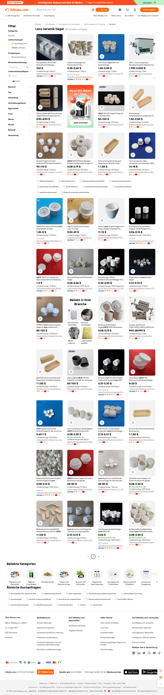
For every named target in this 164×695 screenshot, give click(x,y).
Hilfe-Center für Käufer (109, 623)
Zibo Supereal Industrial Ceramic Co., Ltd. (80, 172)
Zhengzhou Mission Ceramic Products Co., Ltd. (111, 74)
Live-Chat (104, 628)
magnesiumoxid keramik (52, 594)
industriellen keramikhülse (49, 187)
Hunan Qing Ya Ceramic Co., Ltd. (111, 288)
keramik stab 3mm (66, 605)
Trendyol (107, 683)
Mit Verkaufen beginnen (141, 628)
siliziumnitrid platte (47, 181)
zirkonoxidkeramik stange (133, 594)
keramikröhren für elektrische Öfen (23, 594)
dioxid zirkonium (72, 187)
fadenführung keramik (44, 605)
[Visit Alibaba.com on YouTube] (154, 653)
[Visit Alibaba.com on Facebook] (133, 653)
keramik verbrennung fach (121, 181)
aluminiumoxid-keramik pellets (93, 181)
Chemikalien (50, 24)
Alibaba (38, 24)
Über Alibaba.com (12, 617)
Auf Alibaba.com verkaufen (143, 623)
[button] (93, 9)
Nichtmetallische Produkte (94, 24)
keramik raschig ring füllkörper (40, 599)
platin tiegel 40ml (75, 594)
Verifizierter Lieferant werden (144, 637)
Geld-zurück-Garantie (45, 628)
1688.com (53, 683)
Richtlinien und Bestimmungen (49, 649)
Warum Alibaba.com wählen (16, 623)
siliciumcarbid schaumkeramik (99, 599)
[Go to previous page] (88, 556)
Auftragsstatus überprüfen (143, 633)
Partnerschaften (138, 642)
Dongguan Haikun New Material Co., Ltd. (49, 241)
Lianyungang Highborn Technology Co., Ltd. (80, 288)
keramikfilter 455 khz (125, 599)
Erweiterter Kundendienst (47, 637)
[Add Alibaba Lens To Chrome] (45, 671)
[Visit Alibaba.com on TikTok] (159, 653)
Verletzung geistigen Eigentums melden (113, 643)
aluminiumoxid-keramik (48, 192)
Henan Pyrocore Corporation (140, 74)
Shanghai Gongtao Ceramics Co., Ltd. (80, 237)
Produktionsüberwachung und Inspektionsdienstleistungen (49, 643)
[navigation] (19, 291)
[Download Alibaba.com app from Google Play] (150, 671)
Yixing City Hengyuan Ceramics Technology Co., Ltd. (49, 74)
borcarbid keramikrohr (123, 187)
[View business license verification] (105, 691)
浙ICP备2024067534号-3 (147, 691)
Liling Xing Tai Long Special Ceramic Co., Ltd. (80, 77)
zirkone (82, 605)
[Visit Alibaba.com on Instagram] (149, 653)
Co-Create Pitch (11, 628)
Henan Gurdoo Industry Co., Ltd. (49, 172)
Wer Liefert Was (119, 683)
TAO (99, 683)
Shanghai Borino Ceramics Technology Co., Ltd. (142, 124)
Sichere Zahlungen (44, 623)
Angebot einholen (76, 631)
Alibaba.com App (114, 672)
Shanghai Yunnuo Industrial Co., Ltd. (111, 172)
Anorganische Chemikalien (69, 24)
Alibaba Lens (10, 672)
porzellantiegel (16, 599)
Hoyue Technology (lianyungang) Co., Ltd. (142, 172)
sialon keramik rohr (68, 181)
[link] (160, 670)
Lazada (80, 683)
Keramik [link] (112, 24)
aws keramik (97, 605)
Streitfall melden (107, 633)
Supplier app (64, 672)
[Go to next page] (103, 556)
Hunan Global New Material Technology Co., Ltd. (111, 237)
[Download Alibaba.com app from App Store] (131, 671)
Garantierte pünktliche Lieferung (50, 633)
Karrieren (8, 637)
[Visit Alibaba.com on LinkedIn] (138, 653)
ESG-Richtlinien (11, 633)
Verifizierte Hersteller (77, 626)
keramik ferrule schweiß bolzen (70, 599)
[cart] (128, 10)
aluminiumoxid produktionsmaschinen (102, 594)
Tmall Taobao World (67, 683)
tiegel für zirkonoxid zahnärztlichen (76, 192)
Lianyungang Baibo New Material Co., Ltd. (49, 288)
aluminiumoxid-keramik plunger (96, 187)
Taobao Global (90, 683)
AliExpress (43, 683)
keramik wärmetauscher (20, 605)
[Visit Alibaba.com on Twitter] (144, 653)
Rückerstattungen (107, 637)
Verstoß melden (106, 649)
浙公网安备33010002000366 (124, 691)
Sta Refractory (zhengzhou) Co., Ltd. (49, 124)
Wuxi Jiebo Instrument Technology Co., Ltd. (111, 124)
